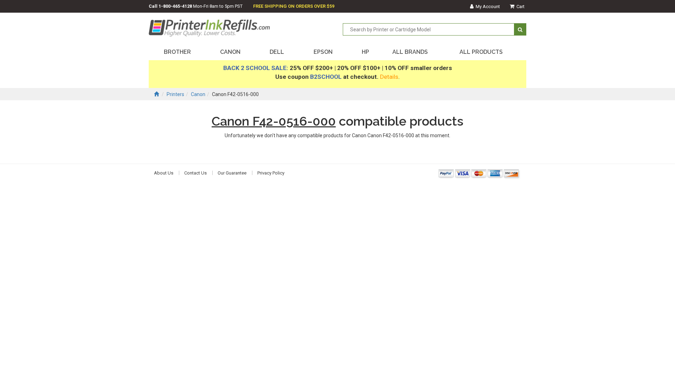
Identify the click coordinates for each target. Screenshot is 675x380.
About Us (163, 173)
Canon (198, 94)
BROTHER (177, 52)
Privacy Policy (270, 173)
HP (365, 52)
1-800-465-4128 (175, 6)
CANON (230, 52)
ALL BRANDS (410, 52)
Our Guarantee (232, 173)
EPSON (323, 52)
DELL (277, 52)
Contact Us (195, 173)
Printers (175, 94)
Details (389, 76)
